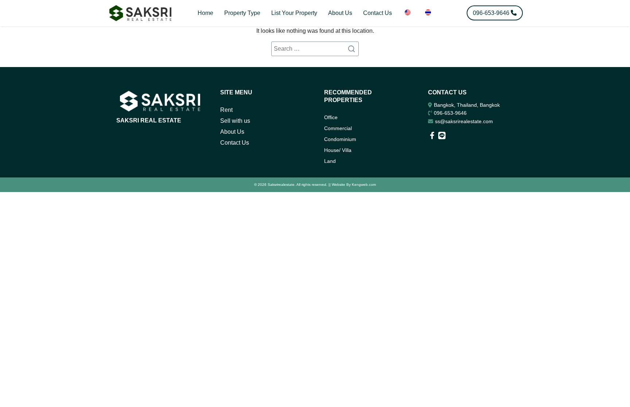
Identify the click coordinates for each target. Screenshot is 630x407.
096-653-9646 (450, 113)
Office (331, 117)
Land (330, 161)
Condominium (340, 139)
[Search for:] (315, 49)
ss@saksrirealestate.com (464, 121)
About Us (340, 13)
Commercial (338, 128)
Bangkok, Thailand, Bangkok (467, 105)
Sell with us (235, 121)
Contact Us (377, 13)
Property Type (242, 13)
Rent (226, 110)
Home (205, 13)
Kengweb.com (364, 185)
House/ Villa (337, 150)
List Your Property (294, 13)
